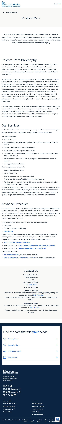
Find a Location (9, 409)
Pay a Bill (35, 412)
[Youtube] (15, 394)
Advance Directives (11, 255)
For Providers (7, 412)
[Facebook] (4, 395)
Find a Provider (9, 406)
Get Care (35, 401)
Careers (7, 401)
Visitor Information (12, 12)
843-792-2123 (38, 295)
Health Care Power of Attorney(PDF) (32, 248)
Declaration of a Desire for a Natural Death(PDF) (37, 245)
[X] (7, 394)
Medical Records (37, 404)
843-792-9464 (31, 285)
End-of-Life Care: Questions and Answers (19, 258)
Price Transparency (38, 414)
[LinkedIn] (12, 395)
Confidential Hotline (9, 404)
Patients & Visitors (38, 406)
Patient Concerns (37, 409)
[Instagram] (9, 395)
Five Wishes (8, 231)
